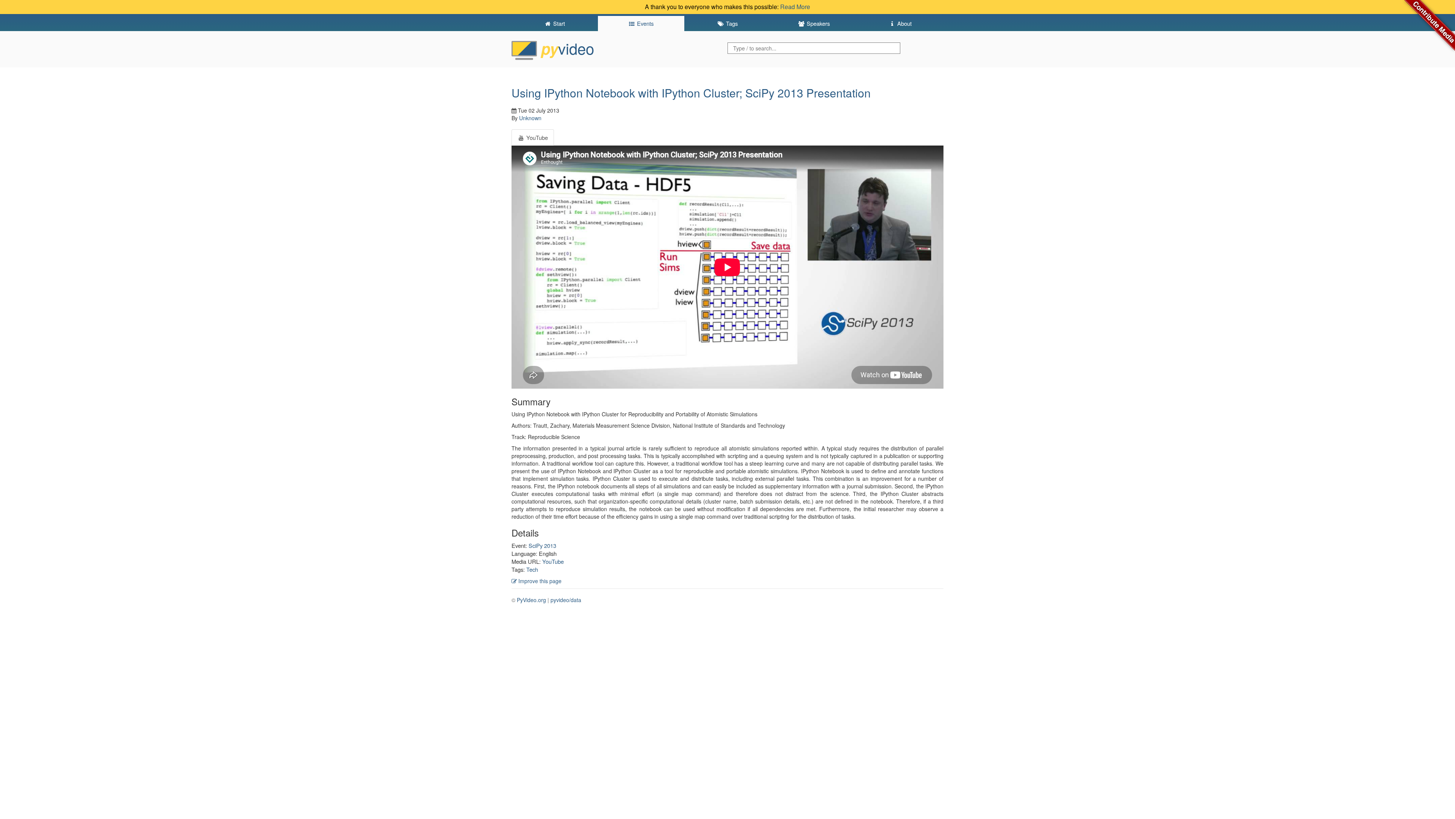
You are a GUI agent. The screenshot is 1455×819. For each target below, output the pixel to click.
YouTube (553, 561)
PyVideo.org (531, 600)
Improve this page (539, 581)
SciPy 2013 (542, 545)
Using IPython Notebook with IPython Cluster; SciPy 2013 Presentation (691, 93)
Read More (795, 6)
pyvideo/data (566, 600)
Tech (532, 569)
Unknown (530, 118)
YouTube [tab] (536, 137)
